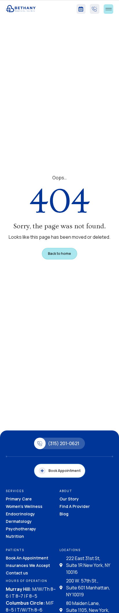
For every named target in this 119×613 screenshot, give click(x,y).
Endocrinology (20, 514)
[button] (108, 9)
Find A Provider (75, 506)
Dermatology (19, 521)
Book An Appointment (27, 558)
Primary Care (19, 499)
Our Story (69, 499)
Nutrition (15, 536)
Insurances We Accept (28, 565)
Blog (64, 514)
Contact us (17, 573)
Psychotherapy (21, 529)
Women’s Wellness (24, 506)
